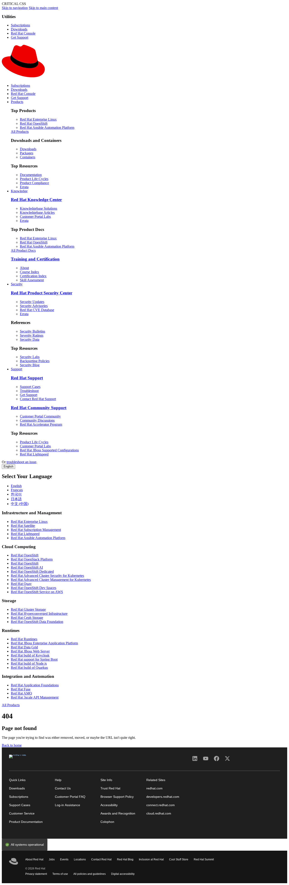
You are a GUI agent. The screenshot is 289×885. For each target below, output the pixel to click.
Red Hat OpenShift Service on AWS (37, 592)
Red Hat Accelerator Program (41, 424)
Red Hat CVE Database (37, 310)
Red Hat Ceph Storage (27, 618)
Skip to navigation (15, 8)
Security (17, 284)
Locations (80, 860)
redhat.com (154, 788)
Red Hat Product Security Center (41, 293)
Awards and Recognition (117, 813)
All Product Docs (23, 250)
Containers (27, 157)
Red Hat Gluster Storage (28, 609)
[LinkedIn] (195, 760)
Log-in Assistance (67, 805)
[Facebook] (216, 760)
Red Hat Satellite (23, 526)
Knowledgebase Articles (37, 212)
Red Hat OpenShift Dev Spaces (33, 588)
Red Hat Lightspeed (34, 454)
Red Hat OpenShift (33, 123)
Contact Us (63, 788)
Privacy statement (36, 874)
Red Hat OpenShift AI (27, 567)
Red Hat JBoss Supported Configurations (49, 450)
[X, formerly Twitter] (227, 760)
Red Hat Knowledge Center (36, 199)
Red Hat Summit (204, 860)
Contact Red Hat (101, 860)
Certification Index (33, 276)
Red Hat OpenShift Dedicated (32, 571)
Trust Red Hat (110, 788)
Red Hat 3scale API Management (34, 697)
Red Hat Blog (125, 860)
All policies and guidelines (89, 874)
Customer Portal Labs (35, 216)
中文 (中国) (19, 504)
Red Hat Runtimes (24, 639)
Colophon (107, 821)
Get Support (19, 37)
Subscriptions (20, 25)
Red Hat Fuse (20, 689)
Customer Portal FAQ (70, 796)
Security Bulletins (32, 331)
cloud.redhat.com (158, 813)
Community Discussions (37, 420)
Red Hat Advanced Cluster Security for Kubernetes (47, 575)
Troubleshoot (29, 391)
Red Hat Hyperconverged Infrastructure (39, 613)
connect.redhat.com (160, 805)
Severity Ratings (31, 335)
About (24, 268)
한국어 (16, 494)
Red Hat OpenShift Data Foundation (37, 622)
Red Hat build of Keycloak (30, 655)
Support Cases (30, 387)
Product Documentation (26, 821)
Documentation (31, 175)
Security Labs (30, 357)
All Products (20, 132)
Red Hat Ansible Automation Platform (47, 127)
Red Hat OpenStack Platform (32, 559)
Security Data (29, 339)
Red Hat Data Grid (24, 647)
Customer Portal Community (40, 416)
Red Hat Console (23, 33)
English (8, 466)
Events (64, 860)
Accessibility (109, 805)
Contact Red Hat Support (38, 399)
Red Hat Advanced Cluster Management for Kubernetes (51, 580)
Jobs (52, 860)
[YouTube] (205, 760)
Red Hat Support (27, 378)
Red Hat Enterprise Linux (38, 119)
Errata (24, 187)
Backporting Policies (34, 361)
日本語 (16, 499)
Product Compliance (34, 183)
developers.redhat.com (162, 796)
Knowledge (19, 191)
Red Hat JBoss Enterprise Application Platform (44, 643)
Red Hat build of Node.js (29, 663)
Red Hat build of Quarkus (29, 667)
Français (17, 490)
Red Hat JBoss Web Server (30, 651)
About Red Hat (34, 860)
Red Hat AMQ (21, 693)
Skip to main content (43, 8)
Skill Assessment (32, 280)
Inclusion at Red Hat (151, 860)
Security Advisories (34, 306)
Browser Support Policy (117, 796)
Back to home (12, 745)
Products (17, 102)
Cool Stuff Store (178, 860)
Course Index (29, 272)
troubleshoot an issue (21, 462)
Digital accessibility (123, 874)
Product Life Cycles (34, 179)
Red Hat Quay (21, 584)
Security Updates (32, 302)
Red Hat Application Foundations (35, 685)
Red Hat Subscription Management (36, 530)
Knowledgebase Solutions (38, 208)
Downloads (19, 29)
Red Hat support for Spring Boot (34, 659)
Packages (26, 153)
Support (16, 369)
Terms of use (60, 874)
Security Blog (30, 365)
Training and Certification (35, 259)
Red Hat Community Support (38, 407)
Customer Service (22, 813)
